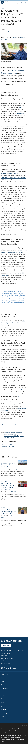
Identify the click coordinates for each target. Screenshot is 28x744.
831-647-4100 (4, 655)
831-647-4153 (8, 663)
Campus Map (4, 713)
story (22, 390)
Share (4, 424)
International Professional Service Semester (13, 177)
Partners (3, 695)
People (3, 507)
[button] (22, 3)
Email (4, 426)
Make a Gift (6, 645)
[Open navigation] (25, 3)
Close (23, 725)
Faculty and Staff (4, 688)
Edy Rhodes (22, 37)
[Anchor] (19, 95)
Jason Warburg (15, 37)
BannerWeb (3, 709)
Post (11, 424)
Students (12, 437)
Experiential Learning (9, 435)
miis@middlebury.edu (5, 660)
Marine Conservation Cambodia (10, 173)
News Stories (5, 39)
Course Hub (3, 720)
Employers (3, 684)
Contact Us (3, 716)
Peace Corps (7, 437)
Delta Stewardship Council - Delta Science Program (14, 322)
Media (2, 691)
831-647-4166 (10, 658)
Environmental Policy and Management (13, 432)
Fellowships (16, 435)
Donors (2, 681)
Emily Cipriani (13, 491)
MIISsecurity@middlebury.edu (7, 665)
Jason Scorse (10, 404)
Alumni (2, 677)
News (2, 8)
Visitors (2, 702)
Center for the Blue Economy (10, 434)
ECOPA (20, 107)
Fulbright (22, 435)
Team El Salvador (19, 113)
